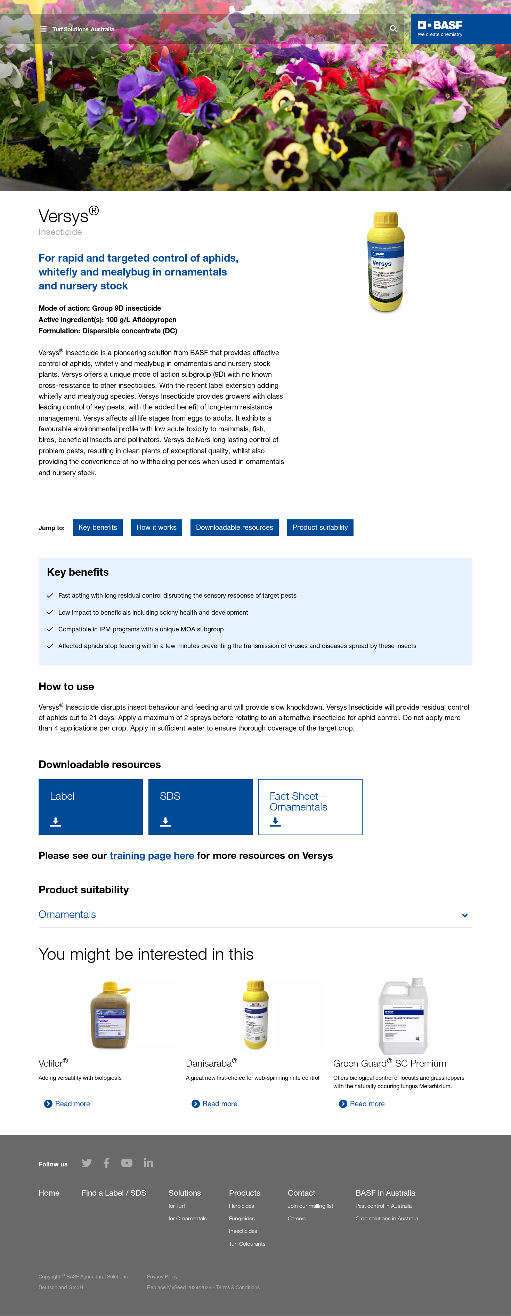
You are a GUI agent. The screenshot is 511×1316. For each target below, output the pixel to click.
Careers (297, 1218)
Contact (301, 1193)
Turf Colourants (247, 1244)
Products (244, 1193)
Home (49, 1193)
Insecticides (243, 1231)
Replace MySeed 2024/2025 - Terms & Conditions (203, 1287)
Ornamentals (67, 914)
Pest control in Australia (384, 1206)
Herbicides (241, 1206)
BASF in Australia (385, 1193)
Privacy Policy (162, 1277)
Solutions (185, 1193)
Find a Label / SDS (114, 1193)
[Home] (440, 29)
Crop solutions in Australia (387, 1218)
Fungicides (242, 1218)
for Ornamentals (188, 1218)
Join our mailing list (310, 1206)
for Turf (177, 1206)
